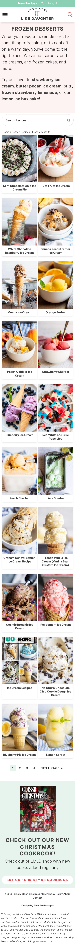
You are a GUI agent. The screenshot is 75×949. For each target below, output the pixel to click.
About (67, 893)
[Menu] (5, 15)
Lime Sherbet (56, 498)
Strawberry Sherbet (55, 371)
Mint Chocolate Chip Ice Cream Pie (19, 187)
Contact (37, 897)
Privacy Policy (54, 893)
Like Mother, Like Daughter (37, 14)
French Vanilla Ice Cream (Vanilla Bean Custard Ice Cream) (55, 561)
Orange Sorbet (56, 312)
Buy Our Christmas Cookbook (37, 880)
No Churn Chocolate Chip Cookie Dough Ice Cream (55, 691)
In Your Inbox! (37, 3)
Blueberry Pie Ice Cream (19, 754)
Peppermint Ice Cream (55, 624)
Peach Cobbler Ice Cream (19, 373)
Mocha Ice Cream (19, 312)
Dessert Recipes (21, 131)
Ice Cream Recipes (19, 687)
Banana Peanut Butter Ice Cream (55, 250)
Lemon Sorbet (55, 754)
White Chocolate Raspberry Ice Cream (19, 250)
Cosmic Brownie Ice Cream (19, 626)
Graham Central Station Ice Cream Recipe (19, 559)
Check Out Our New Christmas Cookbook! (37, 847)
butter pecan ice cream (38, 86)
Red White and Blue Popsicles (55, 436)
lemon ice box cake (20, 98)
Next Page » (52, 768)
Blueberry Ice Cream (19, 435)
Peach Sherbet (19, 498)
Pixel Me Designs (44, 905)
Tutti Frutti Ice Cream (55, 185)
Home (6, 131)
